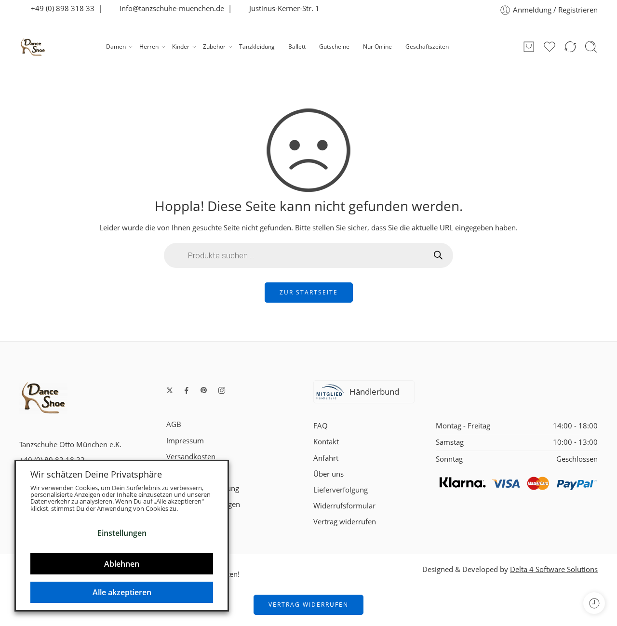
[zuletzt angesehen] (594, 603)
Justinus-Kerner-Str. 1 (281, 8)
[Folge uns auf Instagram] (221, 390)
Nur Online (377, 46)
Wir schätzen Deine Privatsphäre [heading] (96, 474)
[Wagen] (529, 46)
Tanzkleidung (257, 46)
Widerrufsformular (344, 505)
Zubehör (214, 46)
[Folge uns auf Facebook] (186, 390)
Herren (149, 46)
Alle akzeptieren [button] (122, 592)
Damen (116, 46)
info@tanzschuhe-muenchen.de (169, 8)
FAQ (320, 425)
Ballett (297, 46)
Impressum (185, 440)
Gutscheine (334, 46)
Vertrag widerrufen (344, 521)
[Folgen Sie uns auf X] (169, 390)
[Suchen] (591, 46)
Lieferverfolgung (340, 489)
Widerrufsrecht (191, 472)
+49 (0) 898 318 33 (59, 8)
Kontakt (326, 441)
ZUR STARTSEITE (309, 292)
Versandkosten (190, 456)
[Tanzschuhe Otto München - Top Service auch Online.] (32, 46)
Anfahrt (325, 458)
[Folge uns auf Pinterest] (204, 390)
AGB (173, 424)
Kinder (180, 46)
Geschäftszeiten (427, 46)
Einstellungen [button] (122, 533)
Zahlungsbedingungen (203, 504)
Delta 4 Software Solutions (554, 569)
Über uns (328, 474)
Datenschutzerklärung (202, 488)
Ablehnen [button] (121, 564)
